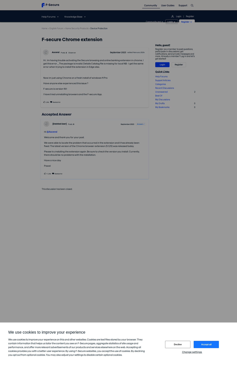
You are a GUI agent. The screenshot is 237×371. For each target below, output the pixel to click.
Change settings (192, 352)
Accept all (206, 344)
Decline (178, 344)
